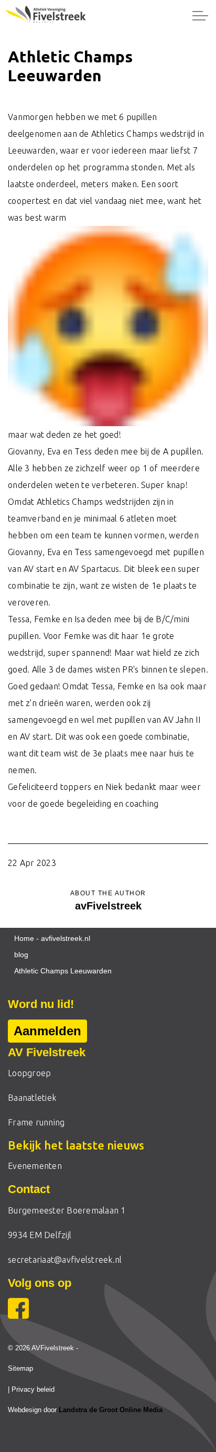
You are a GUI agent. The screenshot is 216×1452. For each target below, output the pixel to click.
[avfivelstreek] (48, 15)
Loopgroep (29, 1073)
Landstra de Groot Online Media (111, 1410)
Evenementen (35, 1166)
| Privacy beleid (31, 1389)
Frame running (36, 1122)
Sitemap (20, 1368)
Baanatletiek (32, 1097)
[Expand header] (200, 15)
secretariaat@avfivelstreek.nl (65, 1259)
